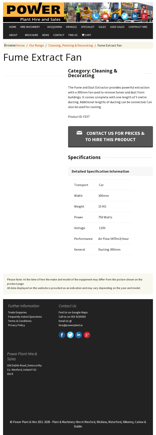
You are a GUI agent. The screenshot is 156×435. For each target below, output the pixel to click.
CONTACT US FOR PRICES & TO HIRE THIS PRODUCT (114, 136)
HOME (12, 27)
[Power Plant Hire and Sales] (33, 12)
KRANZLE (71, 27)
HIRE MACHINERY (30, 27)
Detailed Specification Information (100, 171)
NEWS (45, 35)
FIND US (73, 35)
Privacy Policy (16, 325)
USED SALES (117, 27)
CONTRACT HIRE (138, 27)
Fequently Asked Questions (25, 316)
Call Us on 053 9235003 (72, 316)
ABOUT (13, 35)
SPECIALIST (87, 27)
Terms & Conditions (20, 321)
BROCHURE (31, 35)
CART (87, 35)
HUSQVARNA (54, 27)
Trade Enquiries (17, 312)
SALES (102, 27)
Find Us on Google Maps (73, 312)
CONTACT (58, 35)
